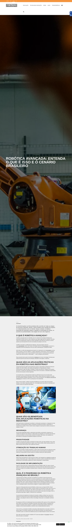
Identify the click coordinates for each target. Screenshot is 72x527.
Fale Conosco (62, 5)
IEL (37, 525)
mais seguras (45, 346)
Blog (49, 5)
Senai (44, 5)
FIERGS (26, 525)
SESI (32, 525)
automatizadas (21, 346)
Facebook (47, 514)
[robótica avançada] (36, 400)
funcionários (48, 350)
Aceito (58, 524)
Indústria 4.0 (37, 357)
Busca (23, 12)
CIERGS (29, 525)
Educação (25, 5)
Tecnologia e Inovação (36, 5)
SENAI (35, 525)
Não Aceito (62, 524)
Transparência (56, 5)
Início (17, 322)
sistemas (48, 457)
